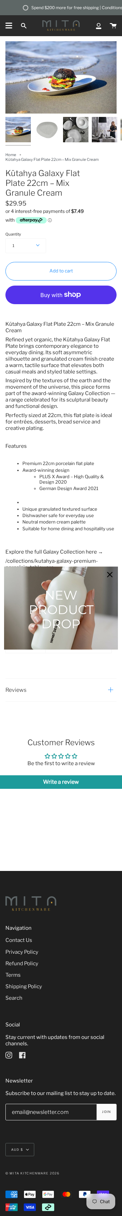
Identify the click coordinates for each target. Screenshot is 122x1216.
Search (13, 998)
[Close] (110, 574)
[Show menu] (9, 26)
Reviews (15, 690)
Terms (13, 975)
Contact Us (18, 940)
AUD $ (17, 1149)
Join (106, 1112)
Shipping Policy (23, 986)
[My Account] (99, 25)
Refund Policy (21, 963)
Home (10, 154)
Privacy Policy (21, 952)
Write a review (61, 782)
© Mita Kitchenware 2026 (32, 1173)
